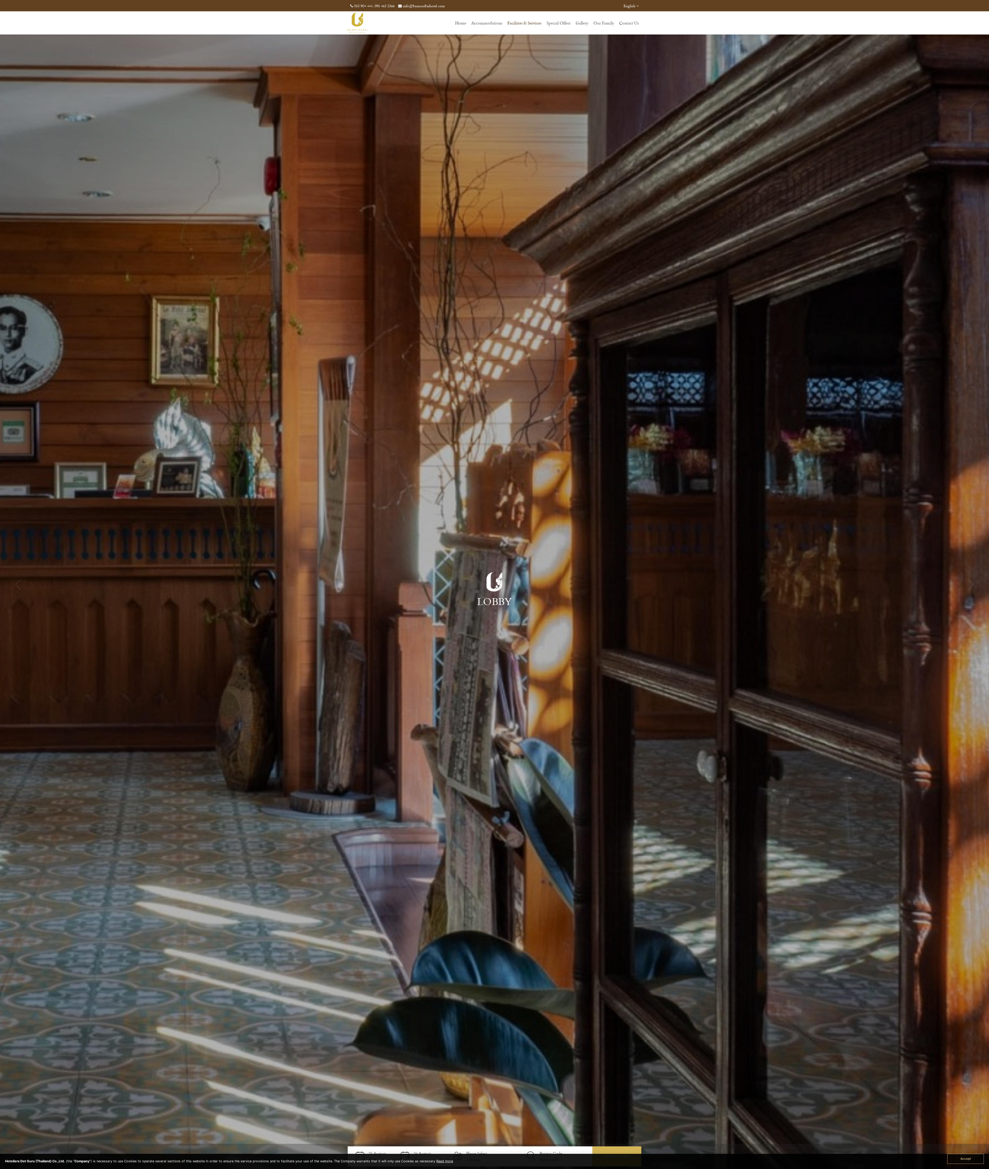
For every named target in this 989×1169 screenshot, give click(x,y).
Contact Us (629, 23)
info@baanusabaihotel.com (424, 5)
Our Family (603, 23)
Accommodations (486, 23)
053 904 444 (363, 5)
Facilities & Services (524, 23)
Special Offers (558, 23)
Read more (444, 1161)
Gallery (582, 23)
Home (460, 23)
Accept (965, 1159)
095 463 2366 (384, 5)
